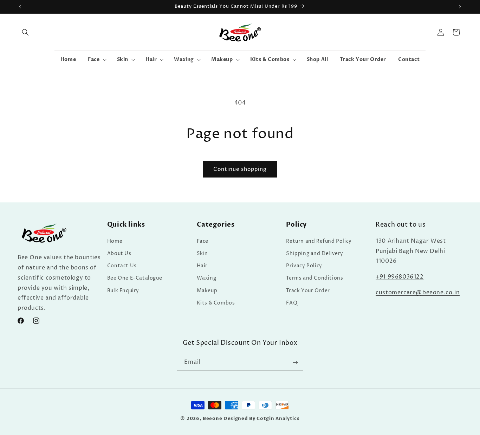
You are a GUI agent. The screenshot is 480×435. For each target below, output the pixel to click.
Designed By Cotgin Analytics (261, 418)
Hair (202, 265)
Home (114, 240)
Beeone (212, 418)
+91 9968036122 (399, 276)
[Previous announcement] (20, 6)
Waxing (206, 278)
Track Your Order (308, 290)
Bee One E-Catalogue (134, 278)
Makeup (207, 290)
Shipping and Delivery (314, 253)
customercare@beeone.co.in (418, 292)
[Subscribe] (295, 362)
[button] (25, 32)
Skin (202, 253)
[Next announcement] (460, 6)
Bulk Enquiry (123, 290)
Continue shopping (240, 169)
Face (202, 240)
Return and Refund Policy (318, 240)
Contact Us (122, 265)
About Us (119, 253)
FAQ (291, 302)
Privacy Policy (304, 265)
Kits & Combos (216, 302)
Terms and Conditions (314, 278)
